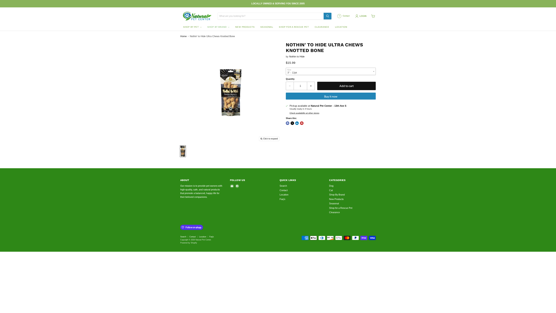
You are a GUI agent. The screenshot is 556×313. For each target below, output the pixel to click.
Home (183, 36)
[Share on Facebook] (287, 123)
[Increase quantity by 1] (311, 86)
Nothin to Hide (296, 56)
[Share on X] (292, 123)
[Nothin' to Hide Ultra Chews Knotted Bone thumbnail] (183, 151)
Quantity (290, 79)
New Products (336, 199)
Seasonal (334, 203)
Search (283, 186)
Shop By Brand (337, 194)
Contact (284, 190)
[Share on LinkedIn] (297, 123)
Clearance (334, 212)
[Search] (327, 16)
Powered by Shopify (188, 243)
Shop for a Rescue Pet (340, 208)
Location (284, 194)
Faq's (282, 199)
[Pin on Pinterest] (301, 123)
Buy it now (330, 96)
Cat (331, 190)
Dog (331, 186)
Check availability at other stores (304, 113)
